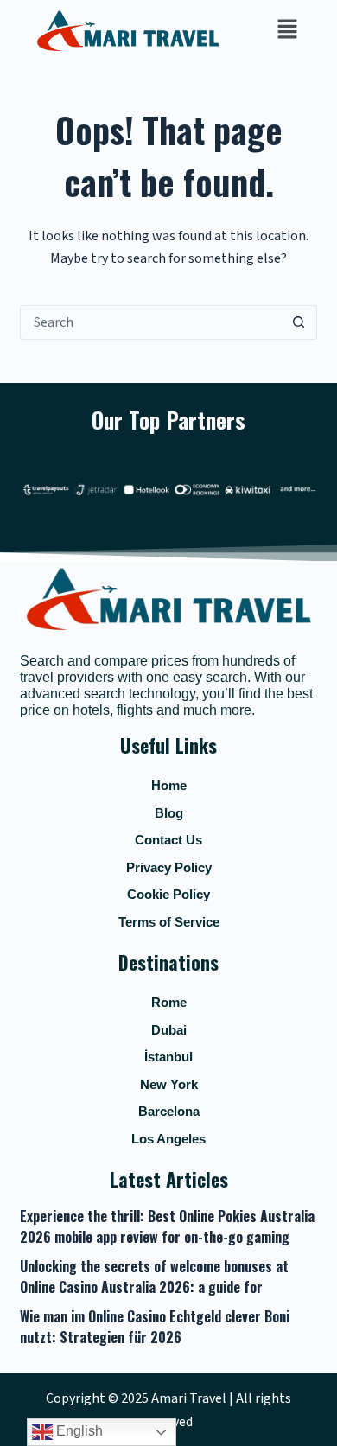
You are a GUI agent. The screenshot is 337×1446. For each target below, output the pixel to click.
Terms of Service (168, 921)
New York (169, 1084)
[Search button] (299, 322)
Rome (169, 1002)
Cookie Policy (168, 894)
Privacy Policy (169, 867)
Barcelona (169, 1111)
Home (169, 785)
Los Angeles (168, 1138)
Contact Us (168, 839)
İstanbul (168, 1056)
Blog (169, 813)
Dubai (169, 1029)
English (78, 1431)
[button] (287, 30)
